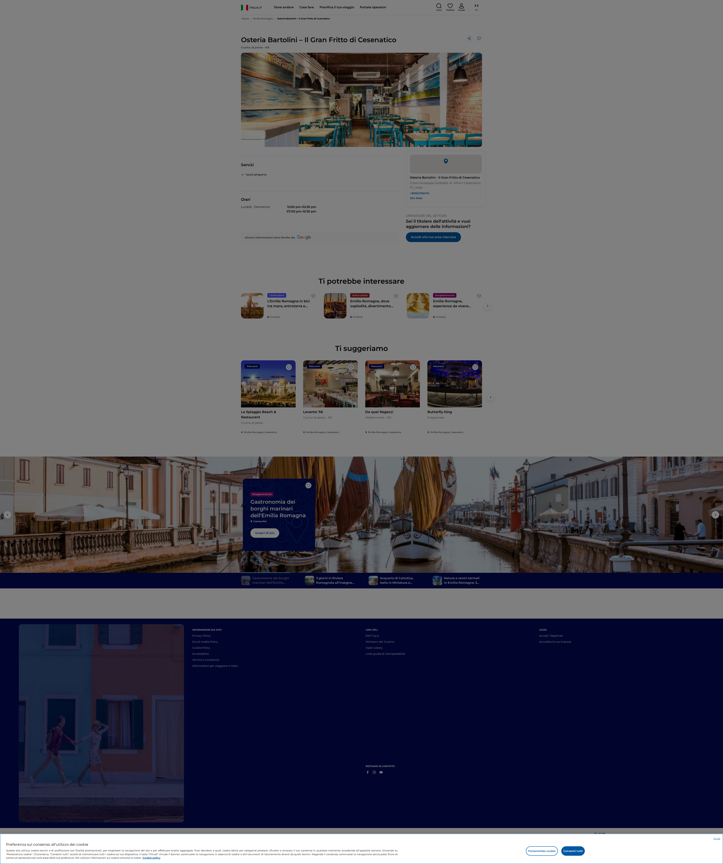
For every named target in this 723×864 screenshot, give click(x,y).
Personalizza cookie (542, 851)
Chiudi (716, 838)
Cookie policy (151, 857)
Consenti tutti (573, 851)
